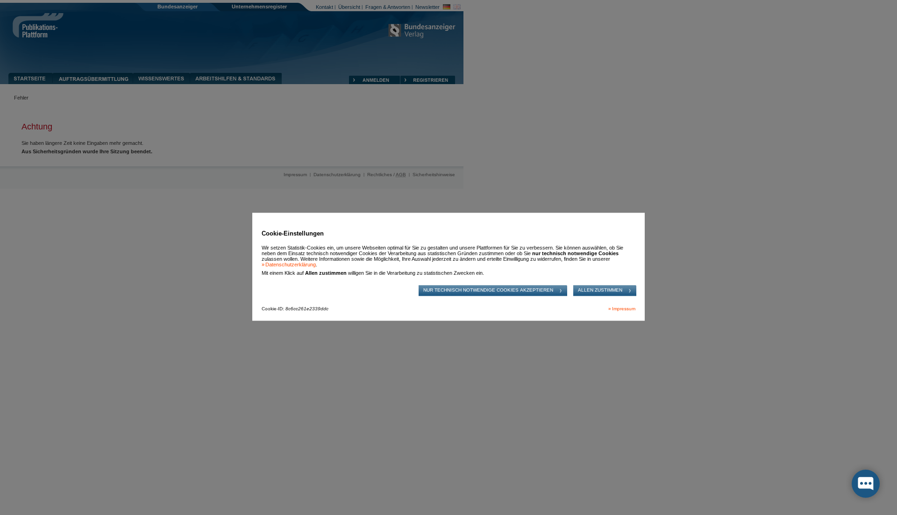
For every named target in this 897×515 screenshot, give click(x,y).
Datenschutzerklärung (290, 264)
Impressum (623, 309)
